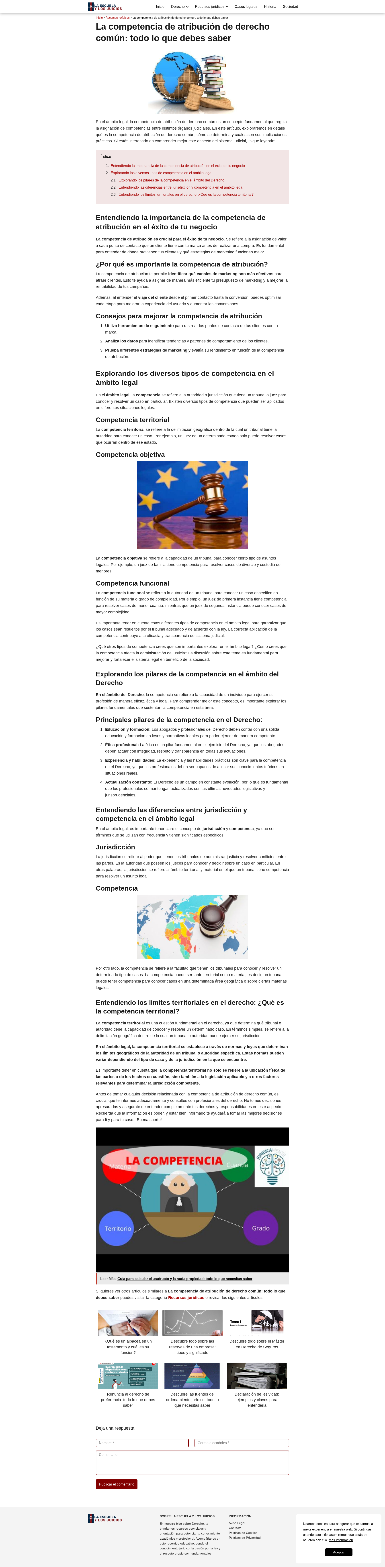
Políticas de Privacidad (245, 1537)
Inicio (160, 6)
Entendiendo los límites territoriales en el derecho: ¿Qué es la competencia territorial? (186, 194)
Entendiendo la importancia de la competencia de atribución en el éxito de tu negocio (178, 166)
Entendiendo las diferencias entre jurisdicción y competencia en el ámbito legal (181, 187)
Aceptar (338, 1552)
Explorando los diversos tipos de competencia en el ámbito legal (161, 173)
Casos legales (246, 6)
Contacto (235, 1528)
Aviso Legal (237, 1523)
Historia (270, 6)
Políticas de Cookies (243, 1532)
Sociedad (290, 6)
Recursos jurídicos (209, 6)
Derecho (178, 6)
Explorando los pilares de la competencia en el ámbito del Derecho (171, 180)
